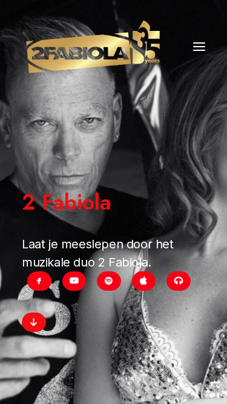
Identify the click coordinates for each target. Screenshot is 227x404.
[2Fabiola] (93, 46)
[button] (199, 46)
